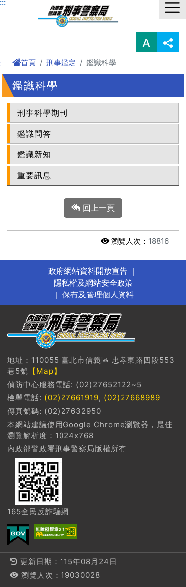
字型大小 (146, 42)
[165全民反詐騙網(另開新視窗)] (38, 481)
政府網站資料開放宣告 (87, 271)
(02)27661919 (71, 397)
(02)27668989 (132, 397)
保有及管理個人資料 (97, 294)
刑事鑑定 (61, 62)
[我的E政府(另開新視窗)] (18, 535)
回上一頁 (97, 208)
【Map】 (45, 371)
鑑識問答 (34, 134)
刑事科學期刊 (42, 113)
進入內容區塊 (24, 6)
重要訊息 (34, 175)
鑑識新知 (34, 154)
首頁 (28, 62)
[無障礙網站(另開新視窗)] (55, 531)
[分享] (168, 42)
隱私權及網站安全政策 (93, 283)
